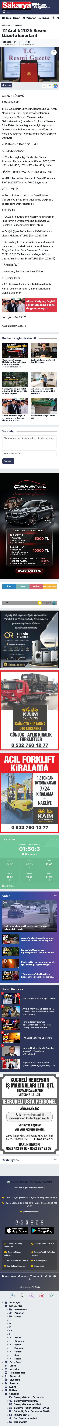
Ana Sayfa (14, 1302)
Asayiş (17, 1337)
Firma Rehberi (17, 1373)
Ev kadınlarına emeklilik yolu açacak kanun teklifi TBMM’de (43, 391)
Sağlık (17, 1359)
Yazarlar (31, 18)
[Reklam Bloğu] (29, 526)
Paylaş (8, 85)
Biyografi (14, 1380)
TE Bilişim (36, 1287)
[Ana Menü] (8, 12)
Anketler (14, 1383)
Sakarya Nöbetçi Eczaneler (13, 1245)
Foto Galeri (15, 1362)
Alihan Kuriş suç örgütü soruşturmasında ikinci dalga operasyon (13, 418)
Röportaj (14, 1376)
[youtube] (41, 1296)
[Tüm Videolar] (55, 896)
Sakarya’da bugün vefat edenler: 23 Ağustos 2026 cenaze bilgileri (14, 391)
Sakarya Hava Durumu (44, 1244)
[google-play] (42, 1231)
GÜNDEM (18, 26)
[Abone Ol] (55, 86)
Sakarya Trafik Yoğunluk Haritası (43, 1253)
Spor (17, 1355)
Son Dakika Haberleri (16, 1266)
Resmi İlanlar (12, 18)
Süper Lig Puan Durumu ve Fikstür (32, 1411)
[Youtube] (32, 1222)
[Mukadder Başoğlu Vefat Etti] (44, 406)
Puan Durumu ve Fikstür (17, 1261)
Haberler (6, 26)
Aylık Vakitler (9, 886)
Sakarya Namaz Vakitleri (13, 1253)
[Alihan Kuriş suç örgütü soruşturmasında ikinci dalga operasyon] (15, 406)
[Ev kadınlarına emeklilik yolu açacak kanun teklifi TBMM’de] (44, 379)
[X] (22, 1222)
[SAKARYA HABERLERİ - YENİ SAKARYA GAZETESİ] (26, 5)
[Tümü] (55, 1160)
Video (12, 1366)
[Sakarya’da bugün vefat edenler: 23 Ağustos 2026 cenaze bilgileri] (15, 379)
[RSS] (42, 1222)
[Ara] (4, 12)
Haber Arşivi (39, 1266)
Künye (45, 18)
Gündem (19, 1341)
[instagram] (32, 1296)
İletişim (13, 1390)
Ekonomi (19, 1348)
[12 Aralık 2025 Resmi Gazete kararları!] (29, 64)
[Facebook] (17, 1222)
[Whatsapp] (37, 1222)
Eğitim (18, 1345)
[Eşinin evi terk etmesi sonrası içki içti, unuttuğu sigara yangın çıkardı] (10, 963)
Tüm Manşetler (40, 1261)
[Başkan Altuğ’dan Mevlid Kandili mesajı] (44, 350)
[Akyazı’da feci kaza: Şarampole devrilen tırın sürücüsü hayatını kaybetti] (10, 939)
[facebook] (12, 1296)
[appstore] (17, 1231)
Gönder (8, 461)
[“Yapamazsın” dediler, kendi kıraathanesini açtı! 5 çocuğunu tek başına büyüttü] (10, 975)
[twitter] (22, 1296)
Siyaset (18, 1352)
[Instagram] (27, 1222)
